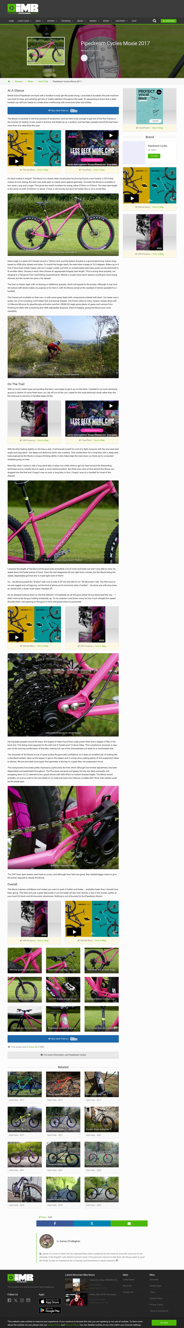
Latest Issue (23, 21)
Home (11, 21)
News (38, 21)
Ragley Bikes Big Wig (57, 1199)
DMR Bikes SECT (17, 1199)
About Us (127, 1285)
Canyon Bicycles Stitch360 (21, 1164)
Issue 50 (33, 1047)
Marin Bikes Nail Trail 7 (97, 1094)
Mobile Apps (156, 1285)
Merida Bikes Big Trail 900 (59, 1094)
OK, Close (164, 1323)
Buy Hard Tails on (60, 110)
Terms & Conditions (159, 1311)
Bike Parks (120, 21)
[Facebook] (10, 1301)
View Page (154, 156)
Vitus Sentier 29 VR (95, 1199)
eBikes (80, 21)
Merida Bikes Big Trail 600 (98, 1164)
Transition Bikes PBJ (57, 1164)
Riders (106, 21)
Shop (134, 21)
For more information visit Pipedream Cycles (64, 1055)
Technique (66, 21)
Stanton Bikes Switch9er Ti (99, 1129)
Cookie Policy (156, 1298)
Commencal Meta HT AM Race (62, 1129)
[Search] (154, 21)
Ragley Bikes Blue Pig (19, 1129)
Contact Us (128, 1292)
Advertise (154, 1279)
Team (152, 1292)
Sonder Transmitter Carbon (22, 1094)
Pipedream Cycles (157, 145)
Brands (93, 21)
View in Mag (42, 170)
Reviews (51, 21)
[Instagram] (22, 1301)
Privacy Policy (156, 1304)
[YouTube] (28, 1301)
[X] (16, 1301)
